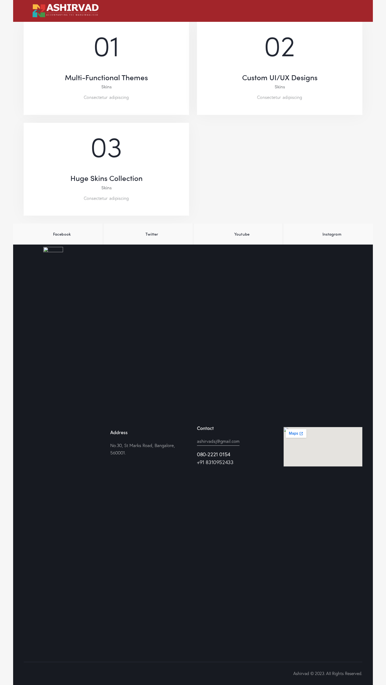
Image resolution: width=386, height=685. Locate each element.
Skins (106, 86)
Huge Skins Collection (106, 177)
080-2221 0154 (213, 454)
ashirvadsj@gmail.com (218, 441)
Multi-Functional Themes (106, 77)
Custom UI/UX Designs (279, 77)
